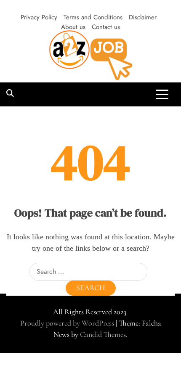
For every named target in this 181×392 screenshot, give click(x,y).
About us (73, 27)
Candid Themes (103, 334)
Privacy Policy (39, 17)
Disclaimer (143, 17)
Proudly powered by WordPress (68, 323)
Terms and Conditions (93, 17)
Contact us (106, 27)
